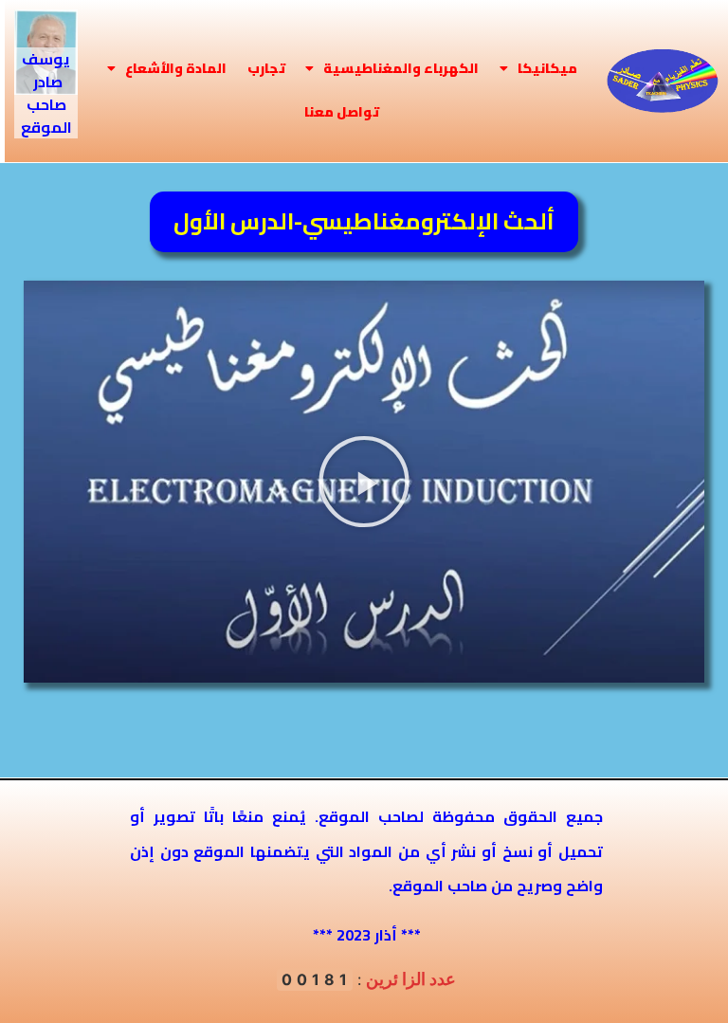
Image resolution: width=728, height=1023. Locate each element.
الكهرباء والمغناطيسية (401, 68)
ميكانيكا (547, 68)
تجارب (266, 68)
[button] (364, 481)
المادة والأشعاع (176, 68)
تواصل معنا (341, 112)
